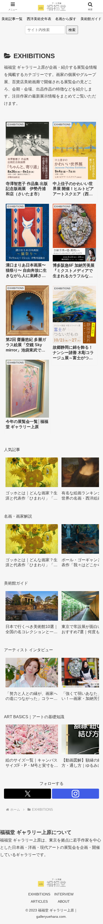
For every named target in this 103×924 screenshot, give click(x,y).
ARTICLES (39, 901)
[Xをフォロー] (27, 794)
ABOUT (64, 901)
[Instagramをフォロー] (75, 794)
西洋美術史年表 (39, 19)
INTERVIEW (64, 894)
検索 (72, 30)
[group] (31, 480)
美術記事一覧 (12, 19)
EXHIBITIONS (39, 894)
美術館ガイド (91, 19)
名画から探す (65, 19)
